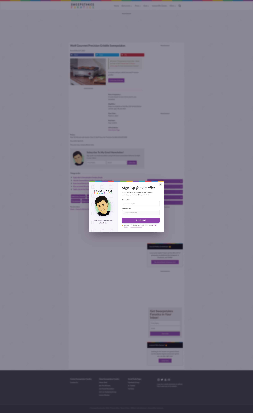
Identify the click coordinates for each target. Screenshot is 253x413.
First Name (125, 199)
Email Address (126, 208)
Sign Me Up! (141, 220)
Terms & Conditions (136, 227)
